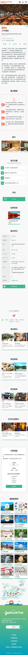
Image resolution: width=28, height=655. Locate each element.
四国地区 (10, 596)
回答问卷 (14, 486)
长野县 (16, 319)
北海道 (21, 581)
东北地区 (22, 589)
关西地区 (12, 590)
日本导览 (6, 319)
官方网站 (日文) (14, 280)
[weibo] (14, 315)
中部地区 (11, 319)
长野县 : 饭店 (11, 321)
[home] (6, 2)
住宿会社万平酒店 (10, 40)
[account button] (23, 2)
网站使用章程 (14, 637)
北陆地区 (15, 587)
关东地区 (20, 593)
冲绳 (6, 585)
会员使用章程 (14, 641)
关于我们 (14, 634)
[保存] (27, 26)
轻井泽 (18, 48)
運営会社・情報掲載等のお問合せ (14, 647)
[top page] (2, 319)
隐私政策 (14, 644)
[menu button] (25, 2)
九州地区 (4, 598)
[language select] (19, 2)
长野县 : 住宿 (22, 319)
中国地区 (5, 591)
